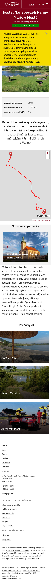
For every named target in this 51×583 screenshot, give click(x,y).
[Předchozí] (8, 247)
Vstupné (5, 521)
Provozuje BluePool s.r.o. (11, 578)
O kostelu (5, 535)
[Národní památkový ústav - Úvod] (12, 4)
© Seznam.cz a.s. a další (41, 220)
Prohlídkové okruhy (9, 509)
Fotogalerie (6, 539)
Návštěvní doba (8, 513)
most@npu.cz (7, 493)
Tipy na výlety (7, 525)
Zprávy (4, 454)
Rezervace (6, 517)
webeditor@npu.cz (9, 576)
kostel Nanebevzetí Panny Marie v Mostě (25, 15)
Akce (4, 450)
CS (30, 4)
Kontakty (5, 466)
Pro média (6, 462)
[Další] (43, 247)
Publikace (6, 458)
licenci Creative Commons (18, 550)
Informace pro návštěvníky (12, 505)
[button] (10, 154)
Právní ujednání (8, 567)
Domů (4, 445)
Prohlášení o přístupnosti (27, 567)
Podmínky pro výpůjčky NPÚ (24, 573)
